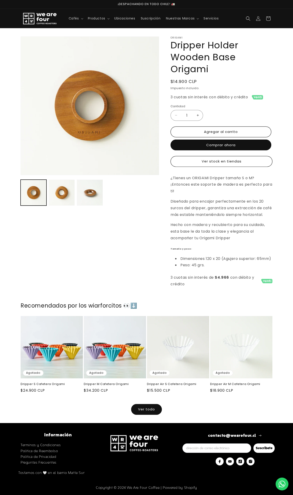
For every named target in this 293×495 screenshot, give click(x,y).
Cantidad (178, 106)
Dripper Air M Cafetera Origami (235, 384)
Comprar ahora (221, 145)
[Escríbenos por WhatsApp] (282, 484)
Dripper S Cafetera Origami (43, 384)
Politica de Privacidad (38, 457)
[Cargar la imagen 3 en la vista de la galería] (90, 193)
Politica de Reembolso (39, 451)
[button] (75, 18)
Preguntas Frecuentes (39, 462)
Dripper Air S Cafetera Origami (171, 384)
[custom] (220, 461)
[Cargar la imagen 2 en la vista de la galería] (62, 193)
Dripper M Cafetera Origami (106, 384)
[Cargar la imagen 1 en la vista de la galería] (33, 193)
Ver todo (146, 409)
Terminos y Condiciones (41, 445)
